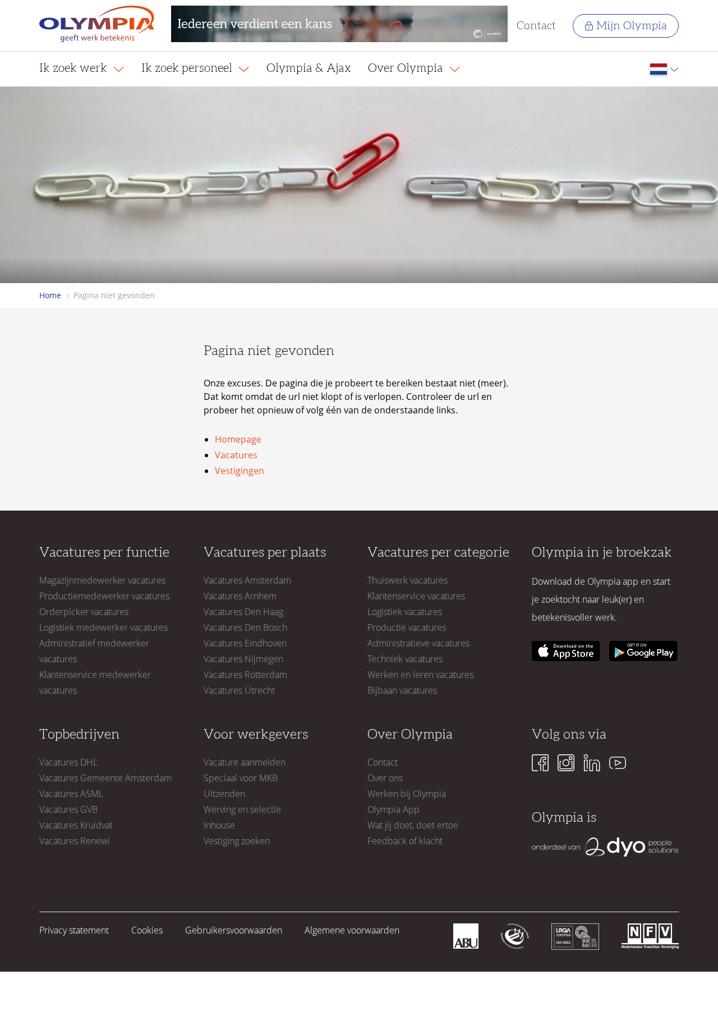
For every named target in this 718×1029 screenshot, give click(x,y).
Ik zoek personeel (188, 68)
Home (50, 295)
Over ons (385, 778)
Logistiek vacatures (404, 611)
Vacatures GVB (68, 809)
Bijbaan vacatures (402, 690)
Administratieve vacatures (418, 643)
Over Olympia (407, 68)
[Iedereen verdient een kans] (339, 25)
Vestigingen (239, 471)
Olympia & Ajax (308, 68)
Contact (536, 25)
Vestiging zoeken (237, 841)
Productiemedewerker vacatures (104, 596)
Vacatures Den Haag (243, 611)
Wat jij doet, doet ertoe (412, 825)
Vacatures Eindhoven (245, 643)
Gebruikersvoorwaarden (233, 930)
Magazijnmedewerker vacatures (102, 580)
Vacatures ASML (71, 793)
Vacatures (236, 455)
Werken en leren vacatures (420, 674)
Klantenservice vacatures (416, 596)
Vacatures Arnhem (240, 596)
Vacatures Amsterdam (247, 580)
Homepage (238, 439)
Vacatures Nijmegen (243, 659)
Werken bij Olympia (406, 793)
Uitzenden (224, 793)
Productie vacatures (406, 627)
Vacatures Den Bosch (245, 627)
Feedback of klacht (405, 841)
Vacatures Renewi (74, 841)
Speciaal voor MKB (241, 778)
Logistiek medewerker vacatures (103, 627)
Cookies (147, 930)
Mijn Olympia (631, 25)
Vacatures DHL (68, 762)
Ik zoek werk (74, 68)
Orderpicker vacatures (83, 611)
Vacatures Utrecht (239, 690)
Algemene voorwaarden (352, 930)
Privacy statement (74, 930)
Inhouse (219, 825)
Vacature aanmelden (245, 762)
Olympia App (393, 809)
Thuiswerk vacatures (407, 580)
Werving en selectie (242, 809)
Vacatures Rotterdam (245, 674)
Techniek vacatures (405, 659)
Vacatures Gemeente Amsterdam (105, 778)
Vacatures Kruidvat (76, 825)
